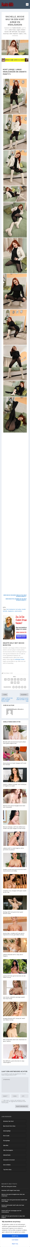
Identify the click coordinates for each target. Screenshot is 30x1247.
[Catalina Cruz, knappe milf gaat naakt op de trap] (15, 881)
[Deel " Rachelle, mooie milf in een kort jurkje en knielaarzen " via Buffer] (24, 679)
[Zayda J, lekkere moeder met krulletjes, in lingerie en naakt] (15, 775)
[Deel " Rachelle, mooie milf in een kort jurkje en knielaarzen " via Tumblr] (15, 679)
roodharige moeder (19, 659)
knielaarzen (12, 609)
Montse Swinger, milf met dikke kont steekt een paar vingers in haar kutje (14, 827)
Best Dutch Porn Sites (9, 1126)
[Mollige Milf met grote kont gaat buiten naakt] (15, 902)
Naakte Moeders (16, 28)
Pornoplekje (6, 1140)
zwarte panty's (18, 611)
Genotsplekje (6, 1131)
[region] (15, 1233)
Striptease (15, 33)
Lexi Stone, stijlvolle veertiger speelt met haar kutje (14, 997)
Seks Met (5, 1145)
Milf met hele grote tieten (9, 1186)
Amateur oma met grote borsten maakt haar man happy (14, 1200)
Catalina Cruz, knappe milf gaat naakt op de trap (14, 891)
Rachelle (5, 611)
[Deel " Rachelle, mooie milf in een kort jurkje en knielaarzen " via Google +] (11, 679)
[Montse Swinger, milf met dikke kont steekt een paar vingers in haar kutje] (15, 817)
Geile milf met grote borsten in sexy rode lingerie (13, 1216)
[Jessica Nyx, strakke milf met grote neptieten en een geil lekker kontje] (15, 924)
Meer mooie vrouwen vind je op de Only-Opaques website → (15, 595)
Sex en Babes (6, 1164)
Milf (10, 31)
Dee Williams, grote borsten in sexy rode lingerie (13, 1061)
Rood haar (6, 33)
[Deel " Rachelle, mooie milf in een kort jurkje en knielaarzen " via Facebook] (5, 679)
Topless (21, 33)
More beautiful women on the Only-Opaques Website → (16, 599)
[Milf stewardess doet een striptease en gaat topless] (15, 1030)
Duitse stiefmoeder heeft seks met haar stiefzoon (13, 1205)
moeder (24, 609)
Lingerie (18, 30)
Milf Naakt (14, 31)
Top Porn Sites (7, 1169)
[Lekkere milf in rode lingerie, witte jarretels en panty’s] (15, 839)
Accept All (15, 1236)
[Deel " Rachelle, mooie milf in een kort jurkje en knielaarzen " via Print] (18, 682)
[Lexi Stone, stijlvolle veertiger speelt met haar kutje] (15, 987)
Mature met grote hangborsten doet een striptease (14, 806)
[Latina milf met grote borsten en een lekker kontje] (15, 966)
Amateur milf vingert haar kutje (11, 1190)
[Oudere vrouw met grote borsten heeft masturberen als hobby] (15, 860)
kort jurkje (18, 609)
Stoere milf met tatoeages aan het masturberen (11, 1211)
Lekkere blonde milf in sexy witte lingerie (13, 955)
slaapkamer (11, 611)
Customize (15, 1240)
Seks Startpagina (8, 1150)
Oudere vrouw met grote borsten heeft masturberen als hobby (15, 870)
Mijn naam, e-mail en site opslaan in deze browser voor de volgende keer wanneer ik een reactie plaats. (14, 1101)
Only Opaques (21, 31)
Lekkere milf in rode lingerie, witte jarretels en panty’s (13, 848)
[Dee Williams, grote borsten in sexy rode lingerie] (15, 1051)
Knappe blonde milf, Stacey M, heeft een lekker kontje (14, 1019)
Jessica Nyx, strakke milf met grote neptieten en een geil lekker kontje (13, 934)
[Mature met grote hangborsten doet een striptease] (15, 796)
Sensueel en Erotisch (9, 1160)
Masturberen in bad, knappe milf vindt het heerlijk (14, 763)
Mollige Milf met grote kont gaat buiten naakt (13, 912)
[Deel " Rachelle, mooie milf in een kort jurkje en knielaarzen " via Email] (15, 682)
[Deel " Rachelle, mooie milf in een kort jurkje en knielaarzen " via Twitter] (8, 679)
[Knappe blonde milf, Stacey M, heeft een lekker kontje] (15, 1009)
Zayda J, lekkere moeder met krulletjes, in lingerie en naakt (15, 785)
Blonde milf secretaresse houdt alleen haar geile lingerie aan (14, 742)
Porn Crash (6, 1135)
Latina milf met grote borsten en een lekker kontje (14, 976)
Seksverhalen (6, 1155)
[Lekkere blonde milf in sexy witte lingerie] (15, 945)
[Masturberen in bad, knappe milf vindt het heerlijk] (15, 753)
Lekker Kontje (12, 30)
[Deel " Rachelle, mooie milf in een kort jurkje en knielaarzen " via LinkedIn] (21, 679)
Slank (10, 33)
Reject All (15, 1244)
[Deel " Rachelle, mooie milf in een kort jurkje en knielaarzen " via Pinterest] (18, 679)
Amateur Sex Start (8, 1121)
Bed (7, 609)
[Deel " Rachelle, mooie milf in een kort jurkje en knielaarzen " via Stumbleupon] (11, 682)
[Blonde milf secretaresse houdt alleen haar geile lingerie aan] (15, 732)
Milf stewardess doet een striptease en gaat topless (15, 1040)
